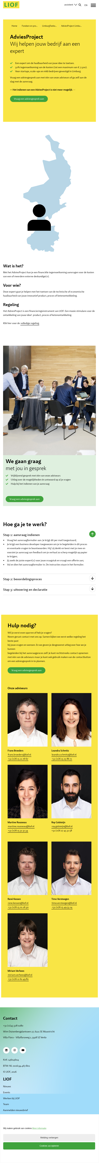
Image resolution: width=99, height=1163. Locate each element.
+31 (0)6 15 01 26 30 (18, 907)
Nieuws (7, 1086)
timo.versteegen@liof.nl (64, 903)
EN (85, 5)
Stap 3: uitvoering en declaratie (25, 589)
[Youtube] (23, 1050)
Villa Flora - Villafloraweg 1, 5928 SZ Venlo (24, 1037)
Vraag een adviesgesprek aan (29, 98)
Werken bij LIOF (11, 1098)
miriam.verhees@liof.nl (20, 974)
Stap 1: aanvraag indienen (21, 535)
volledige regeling (30, 323)
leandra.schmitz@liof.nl (64, 754)
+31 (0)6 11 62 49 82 (18, 979)
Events (6, 1092)
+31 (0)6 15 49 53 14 (62, 907)
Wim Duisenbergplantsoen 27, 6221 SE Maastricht (29, 1031)
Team (6, 1104)
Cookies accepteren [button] (49, 1146)
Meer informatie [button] (39, 1128)
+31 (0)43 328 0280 (13, 1025)
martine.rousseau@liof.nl (21, 826)
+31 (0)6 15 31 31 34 (18, 830)
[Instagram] (14, 1050)
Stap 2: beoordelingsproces (22, 579)
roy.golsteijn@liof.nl (62, 826)
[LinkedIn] (6, 1050)
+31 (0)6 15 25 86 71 (62, 758)
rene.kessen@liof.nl (18, 903)
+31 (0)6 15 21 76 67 (18, 758)
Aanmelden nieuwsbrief (15, 1110)
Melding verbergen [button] (49, 1137)
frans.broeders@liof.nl (19, 754)
